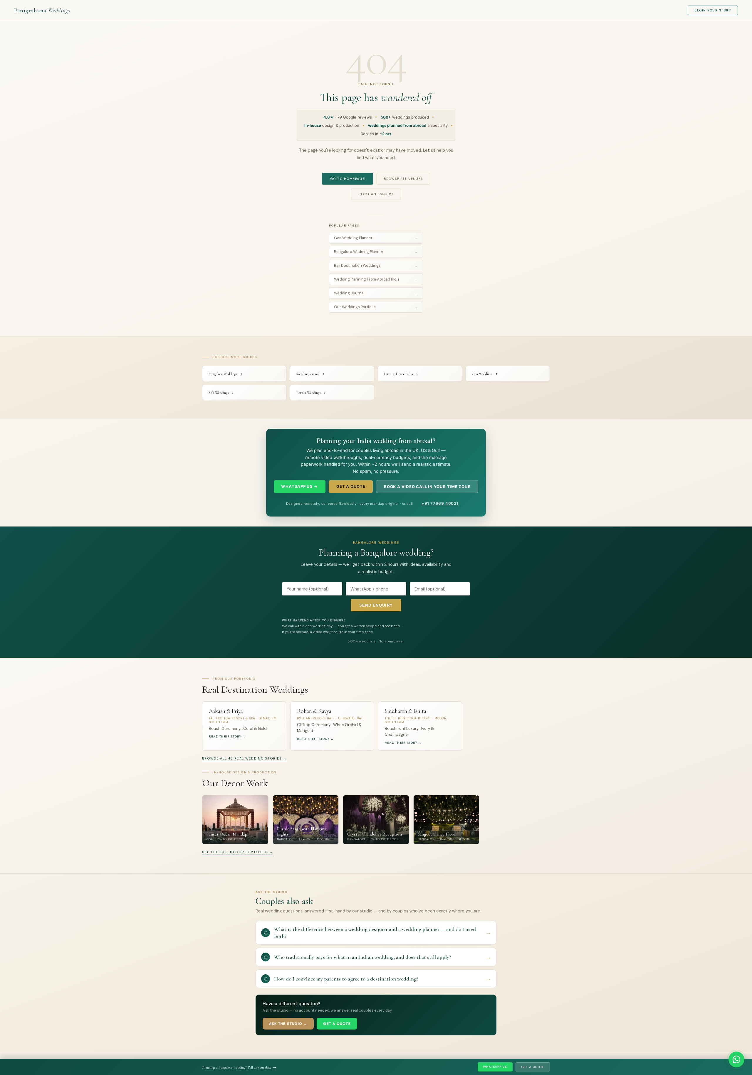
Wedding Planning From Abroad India (376, 279)
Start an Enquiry (376, 194)
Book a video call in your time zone (427, 486)
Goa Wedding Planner (376, 237)
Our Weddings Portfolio (376, 306)
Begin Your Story (712, 10)
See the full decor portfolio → (237, 852)
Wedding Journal (376, 293)
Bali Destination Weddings (376, 265)
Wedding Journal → (310, 374)
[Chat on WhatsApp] (736, 1059)
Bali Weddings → (221, 392)
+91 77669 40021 (440, 503)
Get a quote (350, 486)
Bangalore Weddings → (225, 374)
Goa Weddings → (484, 374)
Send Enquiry (376, 605)
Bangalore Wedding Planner (376, 251)
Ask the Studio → (288, 1023)
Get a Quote (532, 1067)
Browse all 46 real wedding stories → (244, 758)
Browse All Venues (403, 179)
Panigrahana (42, 10)
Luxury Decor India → (401, 374)
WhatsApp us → (299, 486)
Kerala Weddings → (310, 392)
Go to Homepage (347, 179)
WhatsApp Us (495, 1067)
